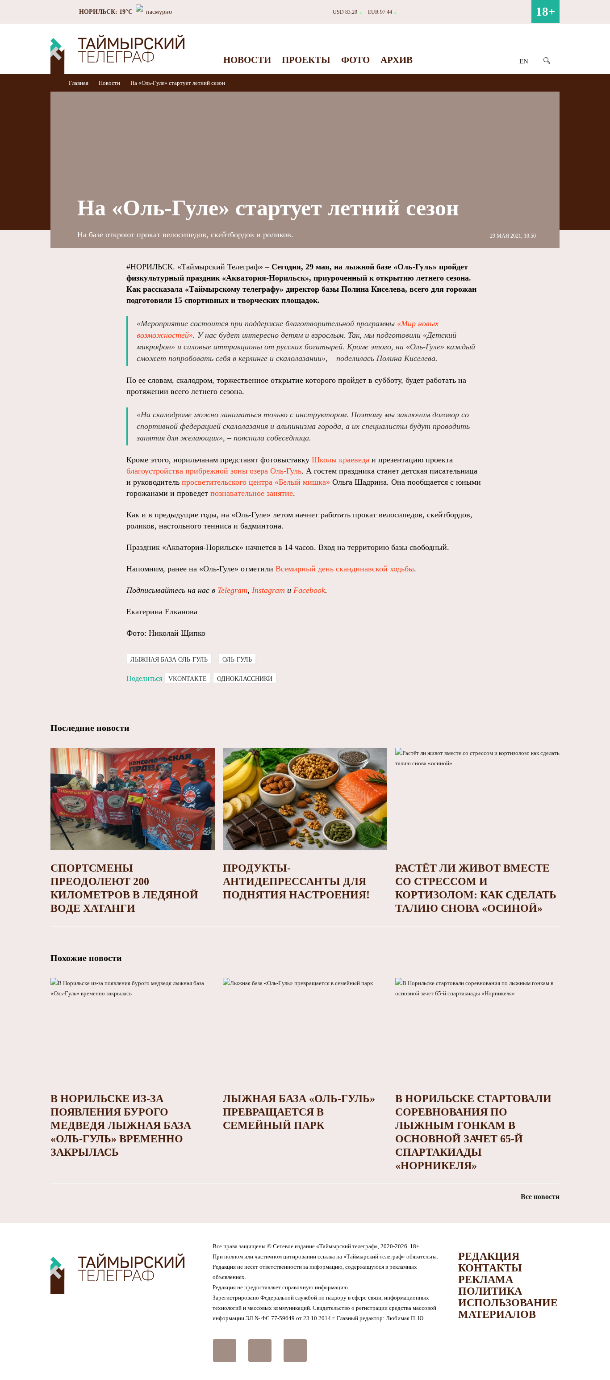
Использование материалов (508, 1308)
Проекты (306, 60)
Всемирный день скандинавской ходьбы (345, 568)
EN (523, 61)
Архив (396, 60)
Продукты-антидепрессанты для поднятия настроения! (296, 881)
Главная (79, 83)
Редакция (488, 1256)
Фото (355, 60)
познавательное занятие (251, 493)
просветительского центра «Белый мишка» (256, 482)
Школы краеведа (340, 459)
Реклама (485, 1279)
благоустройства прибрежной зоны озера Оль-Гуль (213, 470)
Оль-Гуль (237, 659)
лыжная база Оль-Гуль (169, 659)
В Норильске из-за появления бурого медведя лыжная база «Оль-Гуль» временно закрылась (120, 1125)
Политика (490, 1291)
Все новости (540, 1196)
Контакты (490, 1268)
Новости (247, 60)
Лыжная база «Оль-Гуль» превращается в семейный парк (299, 1112)
